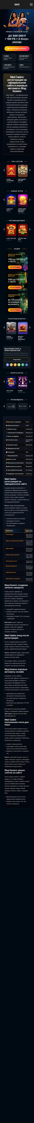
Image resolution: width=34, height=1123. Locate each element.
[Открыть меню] (31, 4)
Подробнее (17, 359)
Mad (17, 4)
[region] (17, 175)
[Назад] (4, 170)
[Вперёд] (29, 170)
